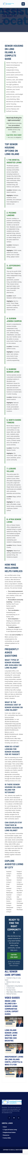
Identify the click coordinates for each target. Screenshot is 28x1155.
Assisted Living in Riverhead (20, 907)
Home (3, 19)
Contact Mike (7, 1138)
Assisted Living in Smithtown (20, 882)
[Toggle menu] (23, 4)
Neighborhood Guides (9, 1132)
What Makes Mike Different (14, 992)
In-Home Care (10, 988)
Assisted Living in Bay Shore (20, 888)
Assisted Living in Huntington (20, 876)
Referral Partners (11, 994)
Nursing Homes (10, 990)
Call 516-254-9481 (14, 135)
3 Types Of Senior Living (10, 1129)
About (5, 1127)
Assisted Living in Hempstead (9, 905)
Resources (6, 1135)
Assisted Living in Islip (19, 895)
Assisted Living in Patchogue (20, 901)
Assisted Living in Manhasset (9, 890)
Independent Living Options (14, 986)
